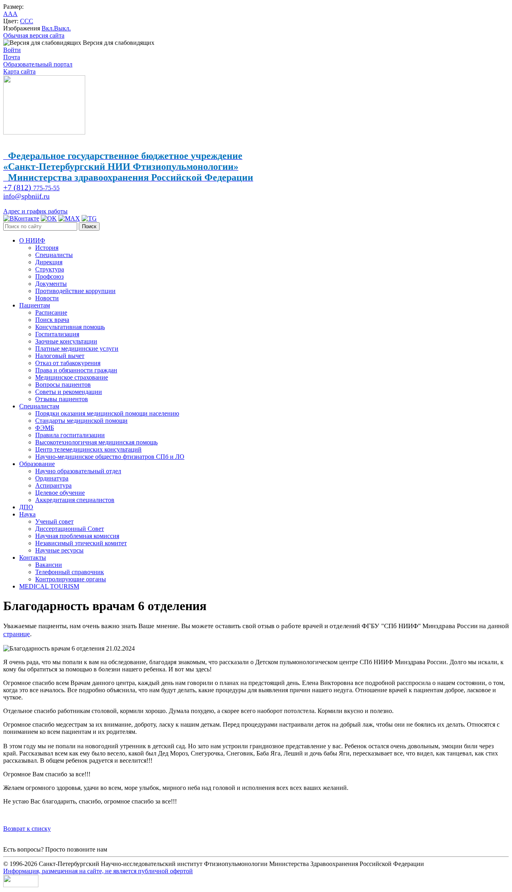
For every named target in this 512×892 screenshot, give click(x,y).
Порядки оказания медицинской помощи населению (107, 413)
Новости (47, 298)
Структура (49, 269)
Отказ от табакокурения (67, 363)
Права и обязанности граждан (76, 370)
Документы (51, 283)
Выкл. (62, 28)
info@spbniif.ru (26, 196)
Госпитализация (57, 334)
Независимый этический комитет (81, 543)
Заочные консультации (66, 341)
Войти (12, 49)
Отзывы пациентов (61, 399)
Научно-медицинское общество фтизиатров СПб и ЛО (109, 456)
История (46, 247)
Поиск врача (52, 319)
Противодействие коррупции (75, 290)
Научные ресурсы (59, 550)
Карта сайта (19, 71)
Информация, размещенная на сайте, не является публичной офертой (98, 871)
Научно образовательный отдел (78, 471)
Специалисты (54, 254)
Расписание (51, 312)
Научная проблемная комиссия (77, 535)
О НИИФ (32, 240)
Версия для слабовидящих (117, 42)
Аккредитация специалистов (74, 499)
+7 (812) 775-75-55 (134, 849)
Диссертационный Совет (69, 528)
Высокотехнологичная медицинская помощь (96, 442)
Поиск (89, 226)
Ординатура (51, 478)
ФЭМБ (44, 427)
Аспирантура (53, 485)
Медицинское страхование (71, 377)
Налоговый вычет (59, 355)
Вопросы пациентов (63, 384)
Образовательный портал (37, 64)
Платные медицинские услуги (76, 348)
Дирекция (48, 262)
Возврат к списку (27, 828)
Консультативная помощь (70, 326)
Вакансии (48, 564)
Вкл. (48, 28)
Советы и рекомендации (68, 391)
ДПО (26, 507)
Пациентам (34, 305)
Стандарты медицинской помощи (81, 420)
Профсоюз (49, 276)
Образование (37, 463)
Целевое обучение (60, 492)
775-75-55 (31, 188)
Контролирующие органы (70, 579)
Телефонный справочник (69, 572)
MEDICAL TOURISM (49, 586)
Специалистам (39, 406)
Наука (27, 514)
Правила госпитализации (70, 435)
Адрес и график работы (35, 211)
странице (16, 634)
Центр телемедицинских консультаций (88, 449)
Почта (11, 57)
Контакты (32, 557)
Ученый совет (54, 521)
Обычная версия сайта (33, 35)
